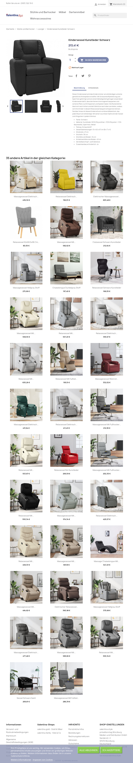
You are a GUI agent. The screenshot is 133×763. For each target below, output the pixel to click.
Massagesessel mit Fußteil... (66, 698)
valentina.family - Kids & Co (49, 733)
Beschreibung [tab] (79, 88)
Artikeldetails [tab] (93, 88)
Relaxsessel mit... (66, 333)
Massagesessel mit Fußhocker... (107, 424)
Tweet (82, 75)
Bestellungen (74, 733)
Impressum (11, 735)
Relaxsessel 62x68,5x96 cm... (26, 242)
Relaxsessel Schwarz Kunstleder (106, 287)
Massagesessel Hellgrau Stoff (26, 287)
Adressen (72, 740)
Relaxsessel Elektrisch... (66, 196)
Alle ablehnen (88, 750)
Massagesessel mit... (66, 242)
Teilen (76, 75)
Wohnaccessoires (40, 18)
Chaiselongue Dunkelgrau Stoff (66, 287)
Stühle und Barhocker (43, 12)
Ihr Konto (74, 724)
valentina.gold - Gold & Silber (50, 729)
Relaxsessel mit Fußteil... (66, 379)
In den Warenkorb (93, 60)
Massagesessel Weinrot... (106, 379)
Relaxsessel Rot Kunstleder (66, 470)
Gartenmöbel (77, 12)
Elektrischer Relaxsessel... (66, 607)
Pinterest (89, 75)
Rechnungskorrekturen (78, 736)
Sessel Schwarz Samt (26, 698)
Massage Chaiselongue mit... (106, 561)
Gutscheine (73, 743)
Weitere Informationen (21, 759)
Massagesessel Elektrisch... (26, 196)
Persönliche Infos (76, 729)
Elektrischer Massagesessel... (106, 196)
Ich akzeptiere (111, 750)
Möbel (62, 12)
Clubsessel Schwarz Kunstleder (107, 242)
